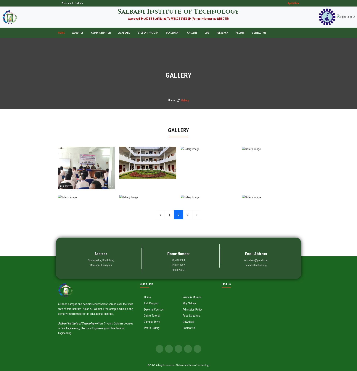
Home (61, 32)
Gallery (192, 32)
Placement (173, 32)
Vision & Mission (192, 297)
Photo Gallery (152, 328)
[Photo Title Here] (86, 174)
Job (207, 32)
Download (188, 322)
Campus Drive (152, 322)
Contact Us (259, 32)
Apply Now (293, 3)
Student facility (148, 32)
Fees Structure (191, 315)
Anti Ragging (151, 303)
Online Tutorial (152, 315)
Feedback (222, 32)
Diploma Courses (154, 309)
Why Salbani (189, 303)
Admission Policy (192, 309)
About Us (77, 32)
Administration (101, 32)
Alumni (240, 32)
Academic (124, 32)
